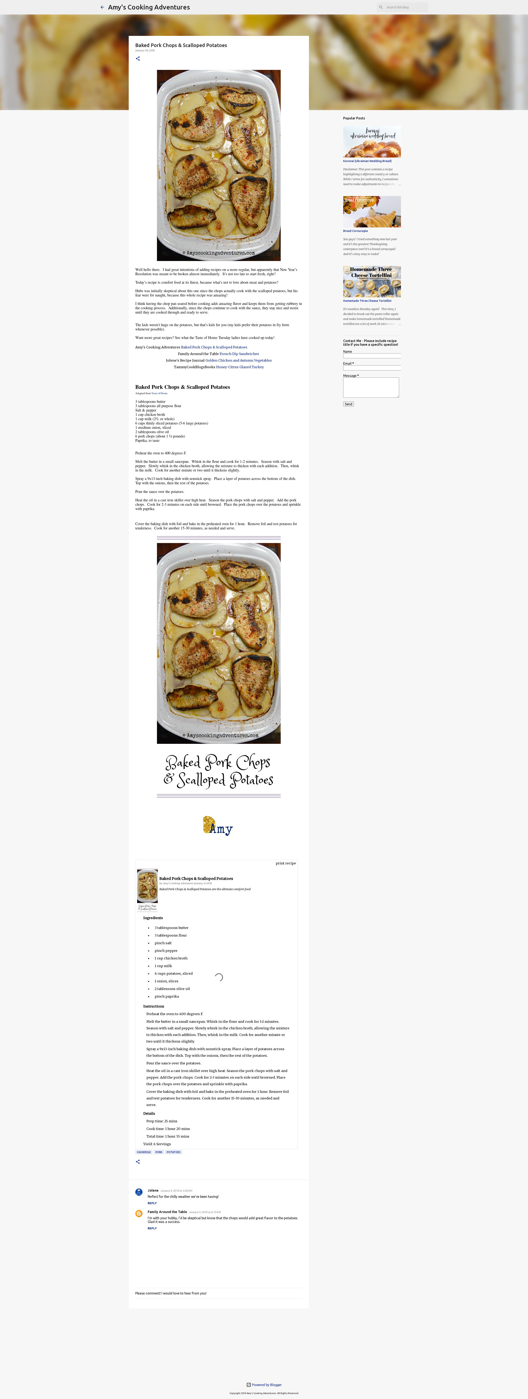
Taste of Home (159, 393)
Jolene (153, 1190)
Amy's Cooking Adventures (149, 7)
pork (159, 1152)
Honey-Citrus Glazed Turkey (240, 367)
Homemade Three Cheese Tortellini (367, 300)
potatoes (173, 1152)
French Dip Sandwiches (239, 354)
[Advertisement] (219, 1343)
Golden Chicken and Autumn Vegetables (238, 360)
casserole (144, 1152)
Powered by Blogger (266, 1385)
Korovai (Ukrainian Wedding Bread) (367, 161)
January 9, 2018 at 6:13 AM (204, 1212)
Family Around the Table (167, 1212)
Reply (152, 1203)
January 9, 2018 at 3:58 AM (176, 1190)
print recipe (286, 863)
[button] (137, 59)
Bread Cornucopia (355, 231)
